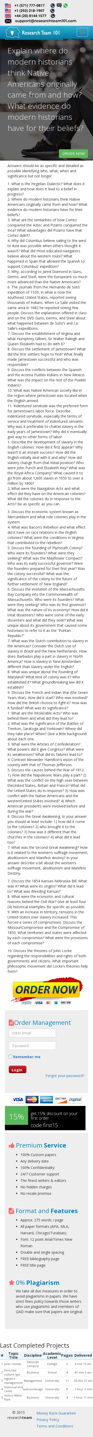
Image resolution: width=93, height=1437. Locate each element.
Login (17, 1069)
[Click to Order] (46, 991)
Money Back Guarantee (56, 1413)
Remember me (26, 1056)
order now (73, 153)
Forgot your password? (64, 1075)
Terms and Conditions (54, 1426)
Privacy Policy (47, 1419)
